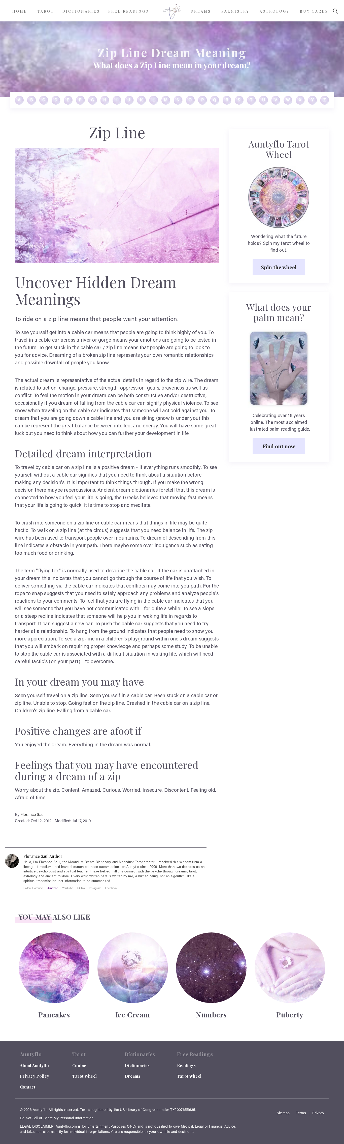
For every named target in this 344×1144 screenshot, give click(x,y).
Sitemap (283, 1113)
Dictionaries (137, 1065)
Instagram (95, 888)
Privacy (318, 1113)
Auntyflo (40, 1110)
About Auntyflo (34, 1065)
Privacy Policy (34, 1076)
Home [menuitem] (19, 11)
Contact (27, 1087)
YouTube (67, 888)
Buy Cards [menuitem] (314, 11)
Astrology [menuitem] (275, 11)
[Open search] (335, 11)
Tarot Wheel (84, 1076)
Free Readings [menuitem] (128, 11)
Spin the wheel (279, 267)
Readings (186, 1065)
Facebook (111, 888)
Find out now (279, 446)
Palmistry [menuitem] (235, 11)
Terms (301, 1113)
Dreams (133, 1076)
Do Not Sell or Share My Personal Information (56, 1118)
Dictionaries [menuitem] (81, 11)
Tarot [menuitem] (46, 11)
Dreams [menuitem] (201, 11)
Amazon (52, 888)
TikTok (81, 888)
